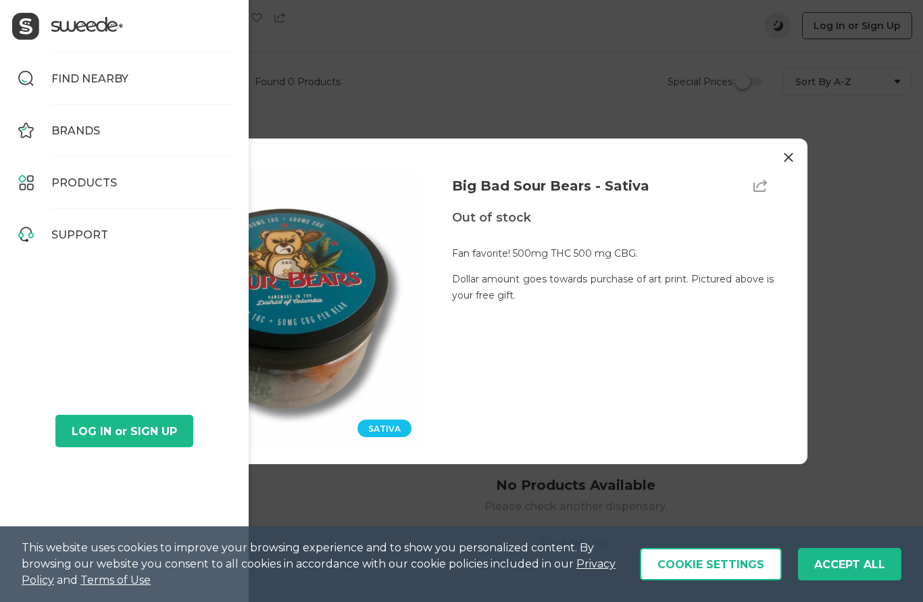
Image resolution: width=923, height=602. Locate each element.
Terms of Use (115, 580)
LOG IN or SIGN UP (124, 431)
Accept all (849, 564)
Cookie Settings (710, 564)
